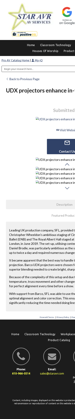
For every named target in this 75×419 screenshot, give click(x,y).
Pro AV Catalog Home (16, 60)
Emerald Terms (47, 317)
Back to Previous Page (24, 79)
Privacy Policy (63, 317)
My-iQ (38, 60)
